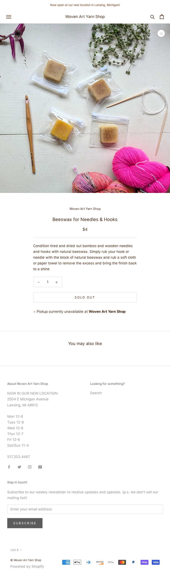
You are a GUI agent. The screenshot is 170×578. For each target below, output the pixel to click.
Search (96, 393)
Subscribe (24, 523)
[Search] (152, 16)
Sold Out (85, 297)
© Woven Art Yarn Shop (25, 560)
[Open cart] (162, 16)
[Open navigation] (8, 17)
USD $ (14, 550)
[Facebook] (9, 467)
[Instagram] (30, 467)
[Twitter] (19, 467)
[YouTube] (40, 467)
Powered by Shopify (27, 566)
